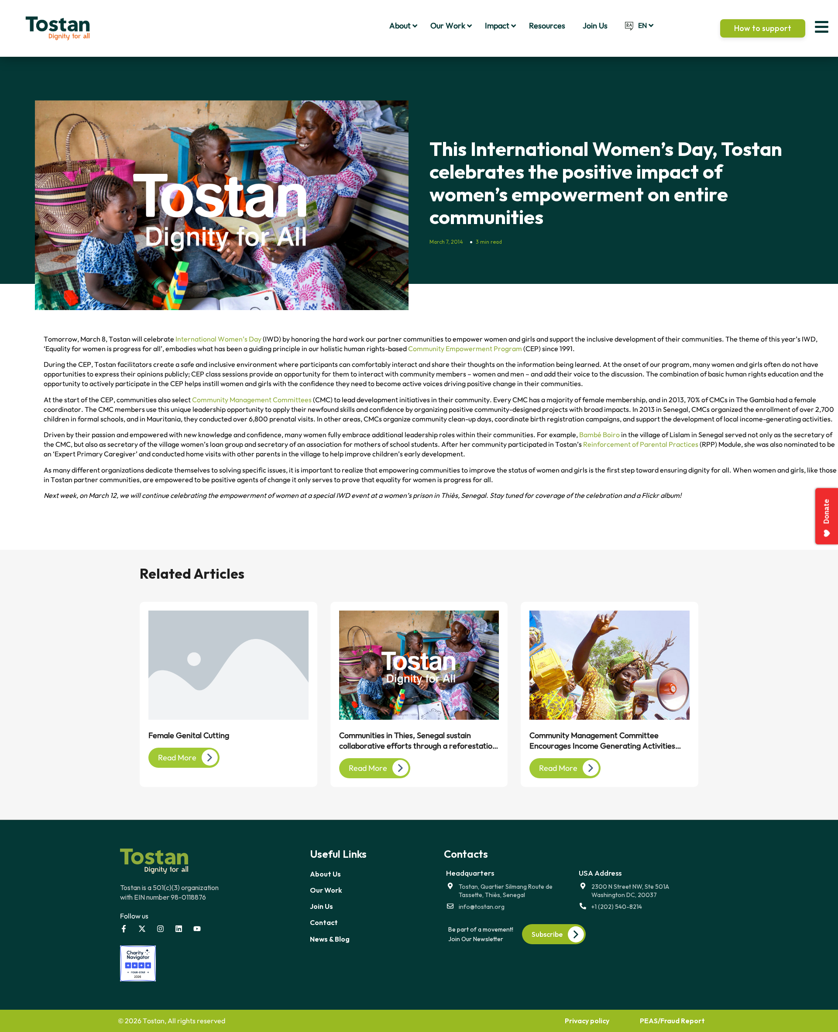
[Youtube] (197, 929)
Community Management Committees (252, 399)
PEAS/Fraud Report (672, 1020)
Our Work (326, 890)
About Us (325, 874)
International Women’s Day (218, 339)
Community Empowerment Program (465, 348)
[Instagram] (160, 929)
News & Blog (330, 939)
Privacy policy (587, 1020)
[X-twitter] (142, 929)
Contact (324, 922)
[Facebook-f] (124, 929)
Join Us (321, 906)
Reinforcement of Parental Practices (640, 444)
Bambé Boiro (599, 434)
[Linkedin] (179, 929)
